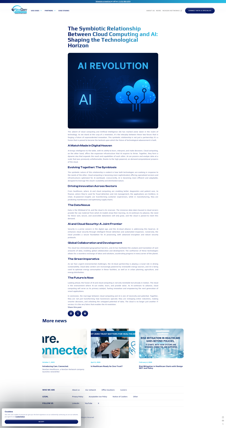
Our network (90, 390)
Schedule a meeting (103, 1)
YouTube (88, 403)
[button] (36, 10)
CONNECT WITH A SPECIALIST (199, 10)
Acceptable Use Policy (98, 396)
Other (135, 396)
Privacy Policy (77, 396)
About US (150, 11)
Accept (41, 421)
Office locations (108, 390)
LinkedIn (75, 403)
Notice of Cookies (120, 396)
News (158, 11)
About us (76, 390)
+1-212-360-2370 (124, 1)
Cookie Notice (20, 417)
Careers (123, 390)
